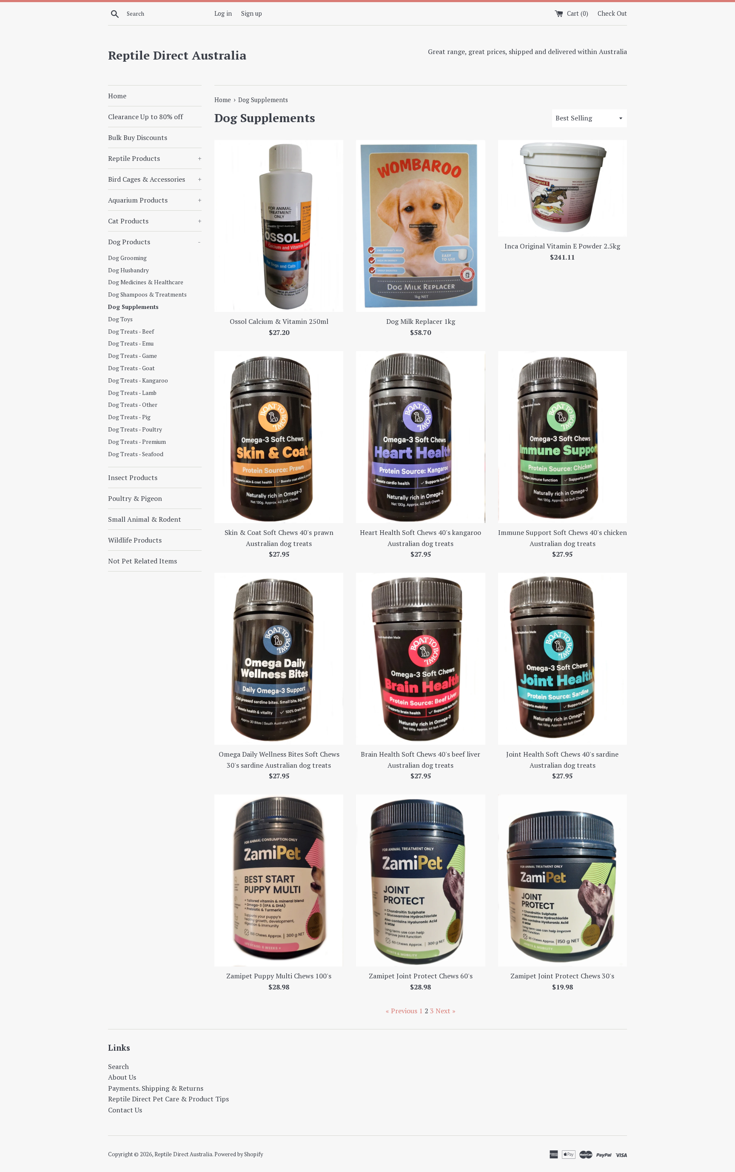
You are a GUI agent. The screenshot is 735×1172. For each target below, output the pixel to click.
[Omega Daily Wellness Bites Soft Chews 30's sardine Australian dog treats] (278, 659)
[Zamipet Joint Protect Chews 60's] (420, 880)
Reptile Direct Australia (177, 55)
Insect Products (132, 477)
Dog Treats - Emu (131, 343)
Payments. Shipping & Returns (155, 1088)
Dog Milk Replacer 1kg (420, 321)
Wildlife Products (135, 540)
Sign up (251, 13)
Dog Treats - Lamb (132, 393)
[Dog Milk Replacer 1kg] (420, 226)
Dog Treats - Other (132, 405)
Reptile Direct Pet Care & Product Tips (168, 1098)
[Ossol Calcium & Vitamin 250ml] (278, 226)
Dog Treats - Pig (129, 417)
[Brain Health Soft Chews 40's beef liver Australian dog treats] (420, 659)
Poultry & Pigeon (135, 498)
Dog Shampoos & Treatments (147, 294)
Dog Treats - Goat (131, 368)
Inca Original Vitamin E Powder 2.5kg (562, 246)
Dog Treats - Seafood (135, 454)
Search (118, 1066)
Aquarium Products (155, 200)
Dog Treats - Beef (131, 331)
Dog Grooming (127, 258)
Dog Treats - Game (132, 356)
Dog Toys (120, 319)
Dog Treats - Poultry (135, 429)
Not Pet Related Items (142, 561)
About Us (122, 1077)
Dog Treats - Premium (137, 442)
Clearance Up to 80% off (145, 116)
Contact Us (125, 1110)
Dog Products (154, 241)
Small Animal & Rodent (144, 519)
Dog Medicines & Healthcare (145, 282)
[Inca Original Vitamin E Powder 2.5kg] (562, 188)
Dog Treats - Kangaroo (138, 380)
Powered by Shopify (238, 1154)
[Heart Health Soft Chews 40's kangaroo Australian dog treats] (420, 437)
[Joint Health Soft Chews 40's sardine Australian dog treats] (562, 659)
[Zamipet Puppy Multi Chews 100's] (278, 880)
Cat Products (155, 221)
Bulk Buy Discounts (137, 137)
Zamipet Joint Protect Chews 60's (421, 975)
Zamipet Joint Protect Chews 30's (562, 975)
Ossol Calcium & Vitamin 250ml (279, 321)
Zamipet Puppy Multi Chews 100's (278, 975)
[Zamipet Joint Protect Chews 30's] (562, 880)
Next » (446, 1010)
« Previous (401, 1010)
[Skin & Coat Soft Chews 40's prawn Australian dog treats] (278, 437)
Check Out (612, 13)
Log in (223, 13)
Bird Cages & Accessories (155, 179)
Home (117, 95)
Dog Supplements (133, 307)
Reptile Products (155, 158)
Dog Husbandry (128, 270)
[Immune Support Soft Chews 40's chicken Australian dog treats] (562, 437)
